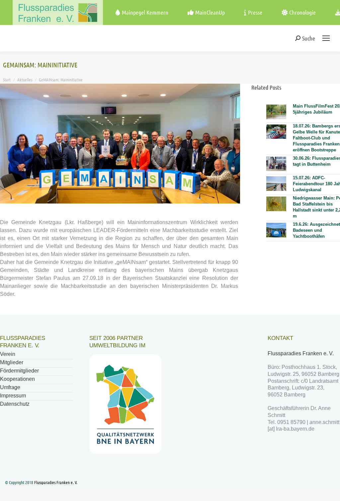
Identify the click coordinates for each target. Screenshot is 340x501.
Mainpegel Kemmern (145, 12)
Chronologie (302, 12)
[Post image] (276, 112)
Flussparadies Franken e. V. (301, 353)
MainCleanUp (210, 12)
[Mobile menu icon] (326, 38)
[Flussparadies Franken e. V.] (45, 12)
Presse (255, 12)
